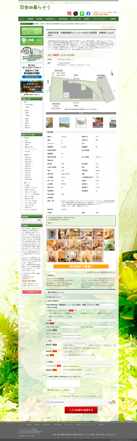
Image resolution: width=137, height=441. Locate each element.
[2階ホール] (98, 250)
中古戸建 (27, 151)
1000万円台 (28, 157)
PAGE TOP (130, 421)
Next (115, 91)
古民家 (27, 145)
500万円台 (28, 168)
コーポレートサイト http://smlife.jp (28, 430)
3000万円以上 (29, 162)
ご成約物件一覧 (32, 292)
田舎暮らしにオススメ (31, 187)
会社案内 (87, 19)
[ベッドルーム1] (86, 239)
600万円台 (28, 170)
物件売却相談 (63, 19)
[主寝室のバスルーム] (75, 250)
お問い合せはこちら (30, 283)
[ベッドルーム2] (98, 239)
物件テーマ (27, 183)
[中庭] (109, 250)
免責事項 (113, 19)
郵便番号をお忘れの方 (95, 345)
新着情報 (30, 19)
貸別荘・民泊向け (30, 190)
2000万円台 (28, 159)
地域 (25, 102)
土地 (26, 140)
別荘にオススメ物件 (31, 192)
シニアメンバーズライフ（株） (31, 273)
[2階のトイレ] (98, 261)
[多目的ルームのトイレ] (75, 261)
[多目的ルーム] (63, 261)
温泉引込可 (28, 207)
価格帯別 (26, 155)
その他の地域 (29, 104)
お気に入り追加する (109, 27)
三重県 (27, 121)
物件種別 (26, 138)
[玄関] (63, 239)
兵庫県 (27, 113)
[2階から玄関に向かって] (52, 261)
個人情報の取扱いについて (54, 297)
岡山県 (27, 107)
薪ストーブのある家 (31, 209)
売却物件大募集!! (81, 266)
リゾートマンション (31, 149)
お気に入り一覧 (76, 19)
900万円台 (28, 177)
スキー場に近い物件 (31, 203)
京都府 (27, 119)
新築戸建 (27, 142)
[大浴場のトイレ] (86, 261)
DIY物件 (27, 185)
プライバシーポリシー (100, 19)
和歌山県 (27, 127)
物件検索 (39, 19)
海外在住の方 (107, 345)
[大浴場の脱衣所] (109, 239)
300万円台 (28, 164)
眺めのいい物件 (29, 196)
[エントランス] (52, 239)
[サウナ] (52, 250)
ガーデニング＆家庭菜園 (32, 194)
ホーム (22, 19)
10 (95, 116)
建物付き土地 (29, 147)
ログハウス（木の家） (31, 201)
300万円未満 (28, 179)
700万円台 (28, 173)
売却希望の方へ (51, 19)
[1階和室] (75, 239)
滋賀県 (27, 125)
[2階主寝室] (63, 250)
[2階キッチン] (86, 250)
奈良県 (27, 123)
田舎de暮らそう (35, 7)
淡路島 (27, 115)
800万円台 (28, 175)
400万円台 (28, 166)
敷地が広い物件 (29, 198)
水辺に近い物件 (29, 205)
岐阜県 (27, 110)
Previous (47, 91)
